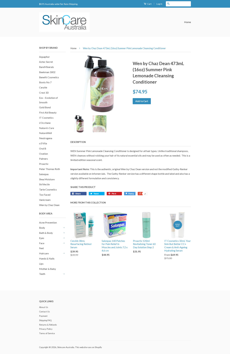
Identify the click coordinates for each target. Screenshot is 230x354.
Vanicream (45, 199)
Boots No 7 (45, 82)
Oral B (42, 148)
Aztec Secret (46, 61)
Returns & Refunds (48, 324)
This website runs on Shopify (88, 347)
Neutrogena (45, 138)
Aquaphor (44, 56)
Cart (149, 4)
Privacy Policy (45, 329)
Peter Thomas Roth (49, 168)
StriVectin (44, 184)
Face (41, 243)
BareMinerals (46, 66)
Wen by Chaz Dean (49, 204)
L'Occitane (45, 122)
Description (78, 142)
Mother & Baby (47, 268)
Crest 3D (44, 92)
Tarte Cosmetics (48, 189)
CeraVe (43, 87)
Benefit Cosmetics (49, 77)
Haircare (44, 253)
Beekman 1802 (47, 72)
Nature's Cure (46, 127)
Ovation (43, 153)
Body (42, 227)
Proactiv (43, 163)
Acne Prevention (48, 222)
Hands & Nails (46, 258)
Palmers (43, 158)
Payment (43, 316)
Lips (41, 263)
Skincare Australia (65, 347)
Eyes (41, 237)
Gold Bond (45, 107)
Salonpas (44, 174)
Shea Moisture (47, 179)
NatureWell (45, 132)
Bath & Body (46, 232)
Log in (159, 4)
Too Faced (44, 194)
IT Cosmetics (46, 117)
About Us (43, 307)
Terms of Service (47, 333)
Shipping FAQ (45, 320)
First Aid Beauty (47, 112)
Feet (41, 248)
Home (187, 22)
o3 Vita (43, 143)
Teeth (42, 273)
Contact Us (44, 311)
